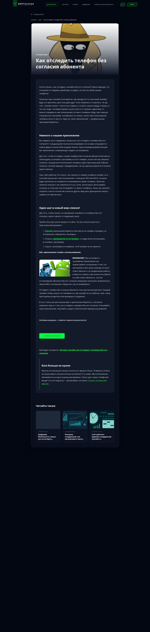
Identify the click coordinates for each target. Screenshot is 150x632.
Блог (40, 20)
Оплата (75, 4)
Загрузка (65, 4)
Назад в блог (39, 14)
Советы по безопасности (103, 4)
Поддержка (86, 4)
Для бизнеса (51, 4)
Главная (34, 20)
